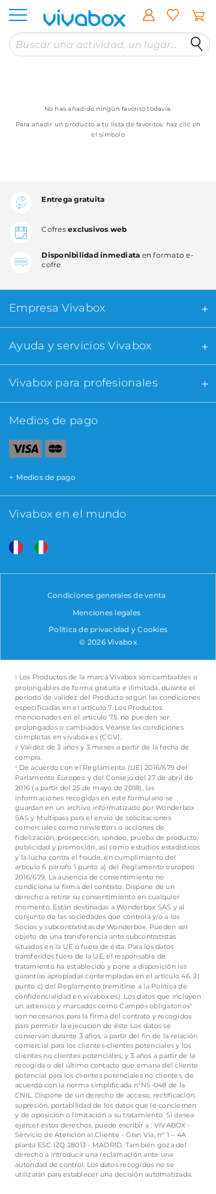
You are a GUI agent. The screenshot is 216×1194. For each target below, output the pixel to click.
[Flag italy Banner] (36, 548)
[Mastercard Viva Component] (55, 451)
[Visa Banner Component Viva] (21, 451)
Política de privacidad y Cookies (108, 629)
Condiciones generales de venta (106, 595)
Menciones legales (106, 612)
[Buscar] (197, 44)
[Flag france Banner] (11, 548)
